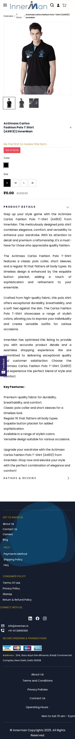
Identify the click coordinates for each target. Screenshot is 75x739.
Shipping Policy (13, 559)
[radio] (6, 165)
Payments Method (15, 554)
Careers (8, 534)
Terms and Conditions (38, 680)
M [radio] (16, 182)
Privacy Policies (37, 689)
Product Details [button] (20, 207)
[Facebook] (37, 618)
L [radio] (23, 182)
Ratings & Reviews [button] (20, 478)
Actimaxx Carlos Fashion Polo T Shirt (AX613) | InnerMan (48, 16)
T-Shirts (19, 16)
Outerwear (8, 16)
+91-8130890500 (18, 630)
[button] (64, 5)
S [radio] (7, 182)
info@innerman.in (18, 625)
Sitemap (7, 594)
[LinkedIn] (30, 618)
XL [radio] (32, 182)
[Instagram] (45, 618)
